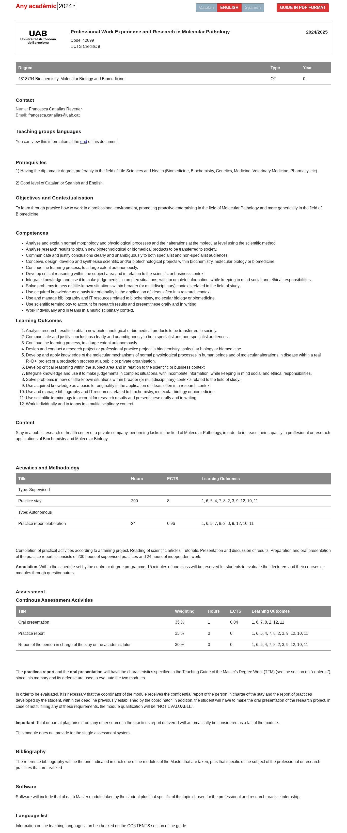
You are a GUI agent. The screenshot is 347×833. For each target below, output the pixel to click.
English (229, 7)
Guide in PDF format (303, 7)
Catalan (206, 7)
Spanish (253, 7)
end (83, 141)
